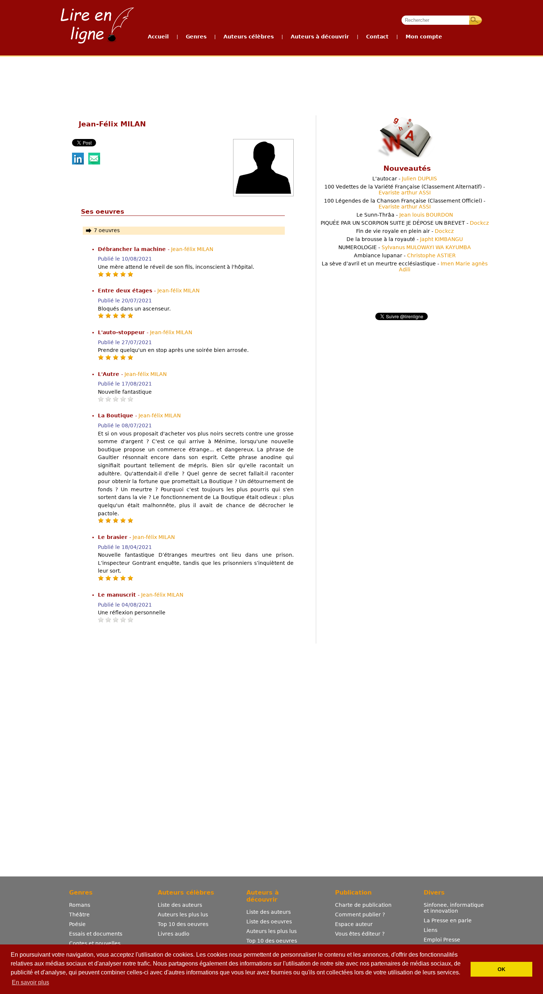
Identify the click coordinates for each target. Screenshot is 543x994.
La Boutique (116, 415)
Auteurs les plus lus (183, 914)
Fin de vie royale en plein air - (405, 231)
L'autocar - (404, 179)
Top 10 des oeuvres (183, 924)
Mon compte (424, 37)
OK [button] (501, 969)
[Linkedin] (78, 163)
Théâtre (79, 914)
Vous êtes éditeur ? (360, 934)
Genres (196, 37)
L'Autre (109, 374)
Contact (377, 37)
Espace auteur (354, 924)
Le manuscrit (118, 595)
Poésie (77, 924)
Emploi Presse (442, 940)
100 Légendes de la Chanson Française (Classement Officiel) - (404, 204)
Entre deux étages (126, 291)
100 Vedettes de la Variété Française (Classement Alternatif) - (404, 190)
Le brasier (113, 537)
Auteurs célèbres (248, 37)
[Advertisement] (271, 84)
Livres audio (173, 934)
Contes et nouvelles (94, 943)
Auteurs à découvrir (320, 37)
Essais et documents (95, 934)
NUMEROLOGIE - (404, 247)
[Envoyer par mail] (94, 163)
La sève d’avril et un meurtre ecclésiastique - (405, 266)
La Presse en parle (448, 920)
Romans (79, 905)
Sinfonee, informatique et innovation (454, 908)
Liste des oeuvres (269, 922)
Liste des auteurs (180, 905)
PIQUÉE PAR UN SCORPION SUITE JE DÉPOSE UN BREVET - (405, 223)
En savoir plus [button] (30, 982)
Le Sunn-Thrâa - (404, 215)
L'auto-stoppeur (122, 332)
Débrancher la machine (133, 249)
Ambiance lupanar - (405, 255)
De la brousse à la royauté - (404, 239)
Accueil (158, 37)
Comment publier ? (360, 914)
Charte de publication (363, 905)
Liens (430, 930)
